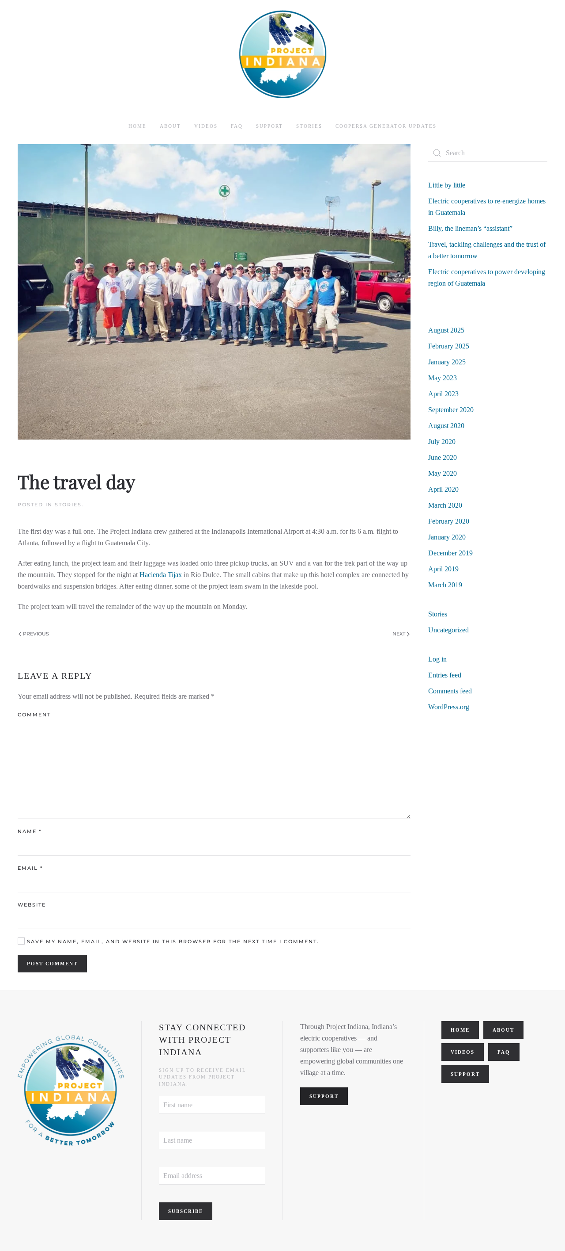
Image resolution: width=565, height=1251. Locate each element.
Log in (437, 659)
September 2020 (451, 409)
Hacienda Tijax (160, 574)
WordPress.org (448, 707)
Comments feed (450, 691)
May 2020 (442, 473)
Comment (34, 715)
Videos (206, 126)
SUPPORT (324, 1096)
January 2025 (447, 362)
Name (29, 831)
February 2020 (448, 521)
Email (30, 868)
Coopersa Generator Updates (386, 126)
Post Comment (52, 963)
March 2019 (445, 585)
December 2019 (450, 553)
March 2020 (445, 505)
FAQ (237, 126)
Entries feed (444, 675)
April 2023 (443, 394)
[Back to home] (282, 54)
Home (137, 126)
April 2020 (443, 489)
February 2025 (448, 346)
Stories (309, 126)
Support (269, 126)
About (503, 1030)
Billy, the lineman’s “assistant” (470, 228)
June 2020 (442, 457)
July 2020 (442, 441)
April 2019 (443, 569)
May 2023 (442, 378)
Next (398, 634)
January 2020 (447, 537)
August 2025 (446, 330)
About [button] (170, 126)
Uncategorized (448, 630)
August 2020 (446, 425)
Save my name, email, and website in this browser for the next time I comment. (172, 941)
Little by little (446, 185)
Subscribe (185, 1211)
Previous (36, 634)
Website (32, 905)
